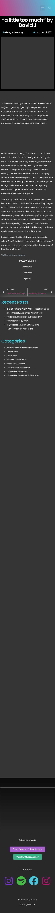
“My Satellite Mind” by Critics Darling (23, 324)
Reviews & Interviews (16, 359)
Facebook (27, 272)
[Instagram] (9, 881)
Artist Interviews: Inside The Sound (22, 347)
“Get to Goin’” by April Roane (20, 328)
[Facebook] (34, 881)
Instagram (27, 266)
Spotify (27, 278)
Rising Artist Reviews (16, 363)
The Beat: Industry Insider (18, 367)
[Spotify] (21, 881)
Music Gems (12, 351)
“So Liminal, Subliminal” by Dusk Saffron (24, 316)
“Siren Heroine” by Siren (17, 320)
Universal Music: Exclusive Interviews (23, 375)
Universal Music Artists (17, 371)
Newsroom (12, 355)
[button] (42, 8)
